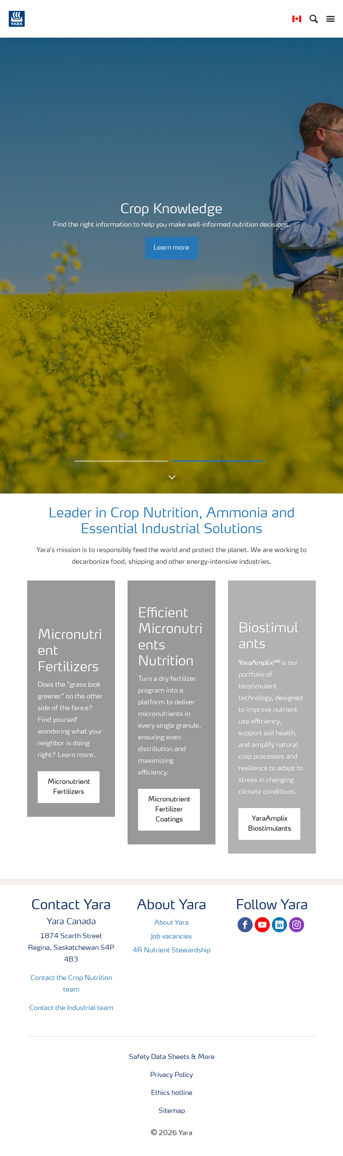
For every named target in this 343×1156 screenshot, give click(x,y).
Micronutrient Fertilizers (69, 787)
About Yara (171, 923)
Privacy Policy (171, 1075)
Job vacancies (171, 936)
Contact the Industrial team (71, 1008)
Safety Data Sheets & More (172, 1057)
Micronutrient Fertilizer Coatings (169, 809)
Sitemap (172, 1111)
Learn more (171, 248)
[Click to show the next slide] (121, 461)
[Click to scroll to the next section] (171, 481)
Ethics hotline (171, 1093)
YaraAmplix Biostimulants (269, 824)
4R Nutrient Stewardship (171, 950)
